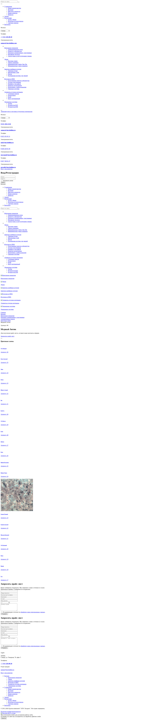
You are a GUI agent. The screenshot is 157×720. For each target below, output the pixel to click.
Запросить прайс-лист (7, 336)
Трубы (10, 103)
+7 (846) (6, 37)
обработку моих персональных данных (33, 612)
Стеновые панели (13, 93)
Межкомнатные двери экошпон (18, 66)
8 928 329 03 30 (5, 148)
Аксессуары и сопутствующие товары (20, 56)
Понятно (3, 718)
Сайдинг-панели (13, 23)
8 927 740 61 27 (5, 161)
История (10, 10)
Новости (10, 14)
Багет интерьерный (14, 98)
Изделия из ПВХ (9, 79)
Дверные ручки (13, 71)
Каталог (6, 676)
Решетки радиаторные (15, 85)
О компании (8, 6)
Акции (6, 16)
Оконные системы (13, 89)
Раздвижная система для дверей (18, 75)
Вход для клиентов (6, 169)
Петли (10, 74)
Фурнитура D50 (13, 107)
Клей (9, 97)
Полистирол (12, 95)
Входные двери (13, 61)
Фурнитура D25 (13, 105)
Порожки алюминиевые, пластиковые (20, 53)
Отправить (4, 614)
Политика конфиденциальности (11, 711)
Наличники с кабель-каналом (17, 87)
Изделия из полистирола (15, 21)
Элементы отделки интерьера (13, 92)
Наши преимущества (14, 8)
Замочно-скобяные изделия (12, 69)
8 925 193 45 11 (5, 136)
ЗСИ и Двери (12, 19)
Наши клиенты (12, 13)
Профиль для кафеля (14, 84)
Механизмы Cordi (13, 72)
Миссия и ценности (14, 11)
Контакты (7, 24)
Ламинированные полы (15, 49)
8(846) (6, 124)
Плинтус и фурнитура (15, 51)
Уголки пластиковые (14, 82)
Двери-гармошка (13, 62)
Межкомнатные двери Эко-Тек (17, 64)
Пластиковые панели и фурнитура (18, 80)
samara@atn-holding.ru (7, 670)
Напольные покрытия (11, 48)
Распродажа (8, 18)
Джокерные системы (10, 102)
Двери (6, 59)
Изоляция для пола (14, 54)
